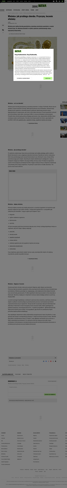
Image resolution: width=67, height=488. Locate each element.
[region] (33, 65)
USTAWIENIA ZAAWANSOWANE (23, 78)
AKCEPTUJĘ (47, 78)
